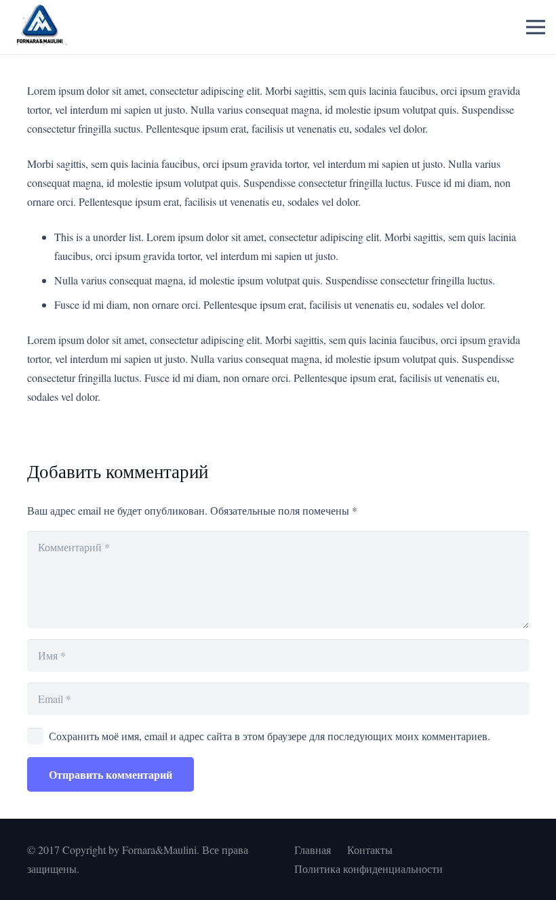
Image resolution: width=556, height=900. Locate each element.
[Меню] (535, 27)
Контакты (370, 849)
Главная (312, 849)
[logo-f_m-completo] (39, 27)
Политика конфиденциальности (368, 868)
